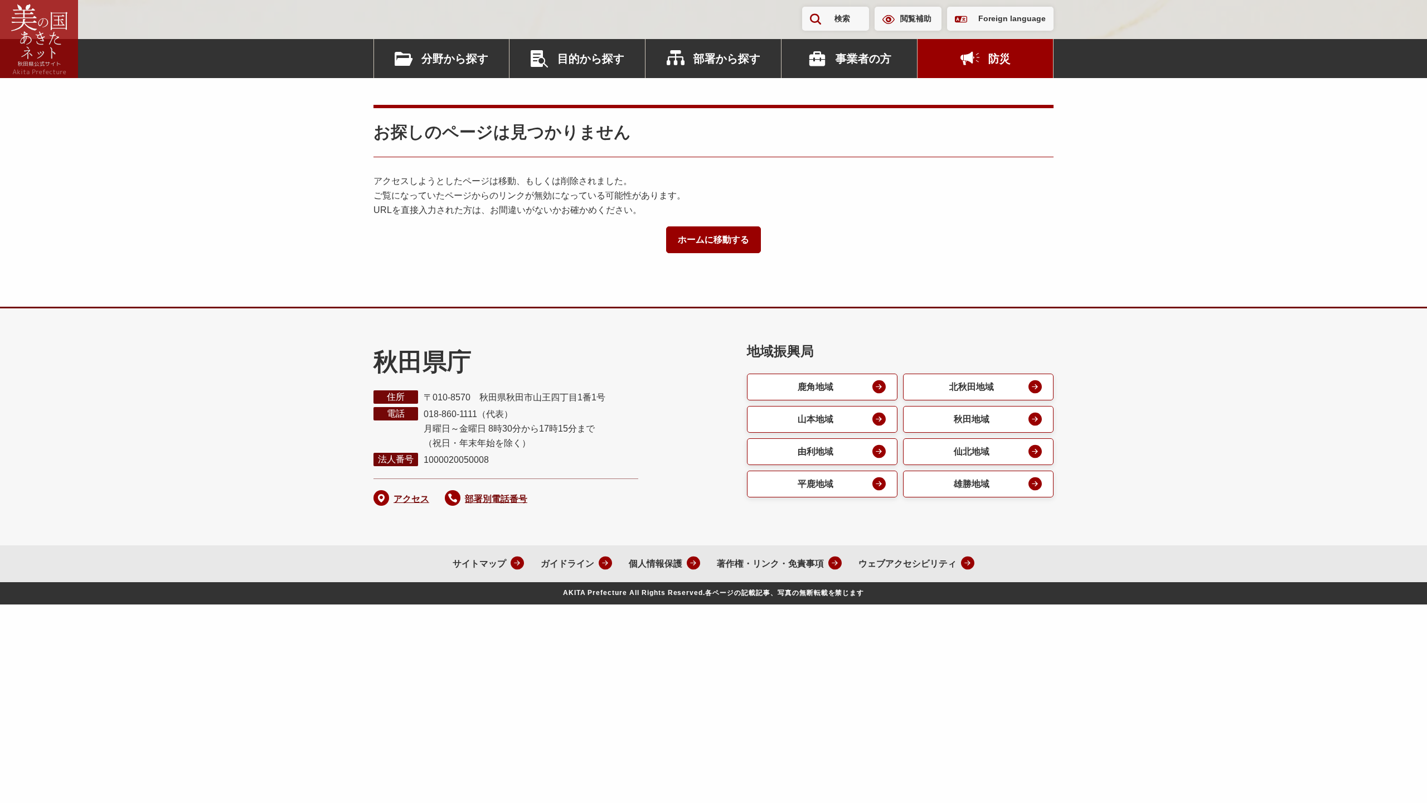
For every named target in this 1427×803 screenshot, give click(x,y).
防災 (999, 58)
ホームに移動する (713, 239)
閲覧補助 (915, 18)
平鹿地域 (815, 483)
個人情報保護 (655, 563)
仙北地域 (971, 451)
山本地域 (815, 419)
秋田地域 (971, 419)
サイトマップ (479, 563)
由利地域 (815, 451)
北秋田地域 (971, 386)
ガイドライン (567, 563)
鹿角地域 (815, 386)
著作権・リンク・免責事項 (770, 563)
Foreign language (1012, 18)
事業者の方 (863, 58)
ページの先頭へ (1396, 779)
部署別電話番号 (496, 499)
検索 (842, 18)
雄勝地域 (971, 483)
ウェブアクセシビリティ (907, 563)
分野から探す (454, 58)
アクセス (411, 499)
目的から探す (590, 58)
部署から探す (726, 58)
